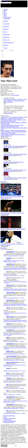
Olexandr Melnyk (10, 292)
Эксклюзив (6, 23)
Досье (5, 16)
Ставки (5, 48)
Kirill (7, 337)
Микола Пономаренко (12, 362)
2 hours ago (22, 275)
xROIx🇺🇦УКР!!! (10, 251)
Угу (7, 271)
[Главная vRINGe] (4, 1)
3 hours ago (6, 314)
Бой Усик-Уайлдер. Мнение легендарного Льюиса (13, 130)
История (6, 45)
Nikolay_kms (9, 351)
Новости (6, 21)
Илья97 (8, 368)
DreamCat (9, 323)
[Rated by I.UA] (18, 446)
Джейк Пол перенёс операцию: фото (11, 275)
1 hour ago (21, 255)
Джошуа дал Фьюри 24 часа (10, 382)
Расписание (7, 34)
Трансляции (7, 18)
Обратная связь (7, 419)
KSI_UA (8, 410)
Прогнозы (6, 26)
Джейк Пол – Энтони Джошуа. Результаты (11, 118)
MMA (5, 10)
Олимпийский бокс (9, 42)
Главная (6, 9)
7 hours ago (21, 408)
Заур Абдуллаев (15, 95)
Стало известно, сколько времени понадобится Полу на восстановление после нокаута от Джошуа (15, 269)
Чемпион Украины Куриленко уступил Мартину (13, 229)
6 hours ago (22, 375)
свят (7, 384)
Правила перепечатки (9, 415)
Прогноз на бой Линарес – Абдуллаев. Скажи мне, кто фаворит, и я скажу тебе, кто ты (15, 100)
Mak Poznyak (9, 285)
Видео (5, 13)
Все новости (4, 181)
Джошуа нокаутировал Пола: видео (10, 126)
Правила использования (10, 421)
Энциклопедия (7, 17)
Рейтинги (6, 29)
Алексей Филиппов (11, 356)
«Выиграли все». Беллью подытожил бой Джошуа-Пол (15, 281)
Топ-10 (5, 31)
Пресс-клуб (6, 39)
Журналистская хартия (9, 418)
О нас (5, 417)
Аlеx (7, 390)
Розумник (8, 378)
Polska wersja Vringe (9, 422)
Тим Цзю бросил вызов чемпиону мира (12, 370)
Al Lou (8, 307)
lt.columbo (8, 258)
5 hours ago (21, 360)
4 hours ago (22, 353)
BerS (7, 373)
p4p (4, 11)
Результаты (6, 37)
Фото (5, 14)
